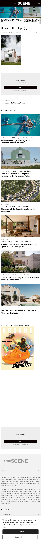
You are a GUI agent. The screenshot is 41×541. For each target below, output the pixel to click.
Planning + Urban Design (9, 206)
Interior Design (19, 241)
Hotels (22, 138)
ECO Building (15, 138)
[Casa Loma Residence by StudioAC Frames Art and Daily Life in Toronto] (20, 262)
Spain (27, 308)
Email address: (20, 80)
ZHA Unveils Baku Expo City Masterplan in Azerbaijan (18, 210)
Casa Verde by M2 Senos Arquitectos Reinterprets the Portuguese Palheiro (16, 175)
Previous (1, 15)
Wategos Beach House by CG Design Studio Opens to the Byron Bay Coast (18, 245)
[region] (20, 528)
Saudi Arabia (29, 138)
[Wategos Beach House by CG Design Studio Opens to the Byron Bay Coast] (20, 226)
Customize (19, 537)
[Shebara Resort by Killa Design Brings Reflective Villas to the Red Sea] (11, 12)
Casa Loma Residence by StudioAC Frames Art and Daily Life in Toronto (20, 278)
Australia (4, 241)
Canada (14, 275)
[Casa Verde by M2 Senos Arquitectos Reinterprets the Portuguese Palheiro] (20, 158)
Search (38, 471)
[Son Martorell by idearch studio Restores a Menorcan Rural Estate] (20, 295)
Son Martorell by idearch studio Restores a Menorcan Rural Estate (18, 312)
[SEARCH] (39, 3)
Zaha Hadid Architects (23, 206)
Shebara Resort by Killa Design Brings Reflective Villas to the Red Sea (11, 20)
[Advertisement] (20, 399)
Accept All (20, 531)
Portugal (20, 171)
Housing (14, 171)
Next (40, 15)
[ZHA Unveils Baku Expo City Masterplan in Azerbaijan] (20, 191)
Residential (27, 171)
